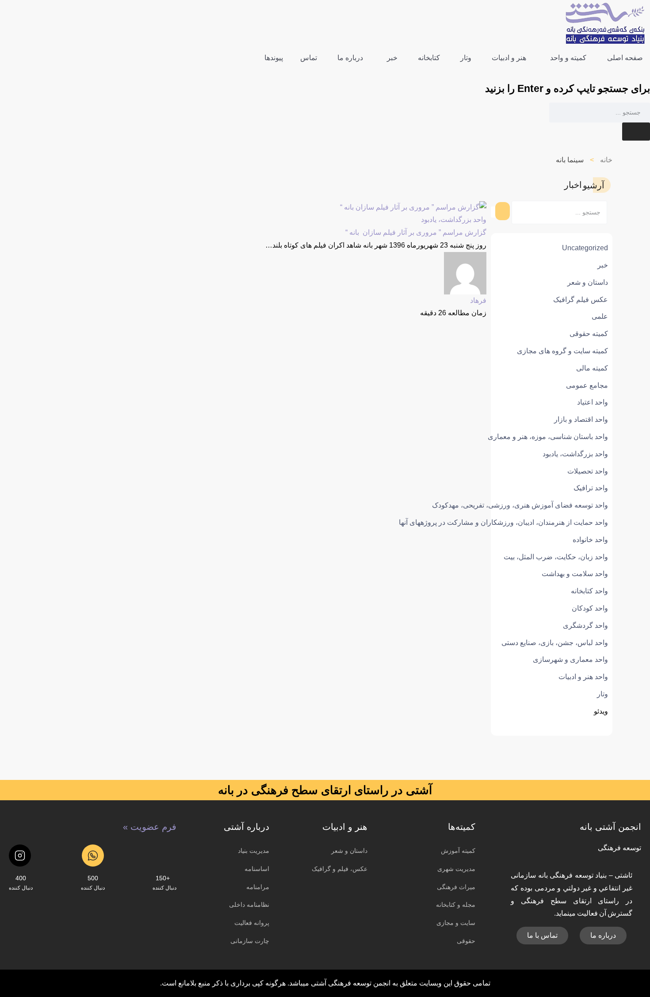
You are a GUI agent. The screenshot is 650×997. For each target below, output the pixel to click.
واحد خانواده (590, 539)
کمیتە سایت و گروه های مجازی (562, 351)
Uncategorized (585, 248)
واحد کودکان (590, 608)
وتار (602, 694)
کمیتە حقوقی (589, 333)
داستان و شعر (587, 282)
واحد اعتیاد (592, 402)
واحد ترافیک (591, 488)
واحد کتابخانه (589, 591)
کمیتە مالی (592, 368)
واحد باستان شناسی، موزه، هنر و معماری (548, 436)
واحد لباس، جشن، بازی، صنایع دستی (554, 642)
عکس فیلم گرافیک (580, 299)
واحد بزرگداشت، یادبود (575, 454)
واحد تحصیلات (587, 471)
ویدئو (601, 711)
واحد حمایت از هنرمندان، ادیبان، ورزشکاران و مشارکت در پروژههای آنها (503, 522)
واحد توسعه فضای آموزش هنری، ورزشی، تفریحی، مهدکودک (520, 505)
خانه (606, 160)
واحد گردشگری (585, 625)
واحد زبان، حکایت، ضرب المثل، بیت (556, 557)
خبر (602, 265)
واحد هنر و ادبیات (583, 676)
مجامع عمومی (587, 385)
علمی (600, 316)
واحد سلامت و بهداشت (575, 573)
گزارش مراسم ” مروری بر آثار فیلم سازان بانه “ (415, 232)
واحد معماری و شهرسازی (570, 659)
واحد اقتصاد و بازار (581, 419)
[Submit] (636, 131)
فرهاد (478, 300)
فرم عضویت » (149, 827)
